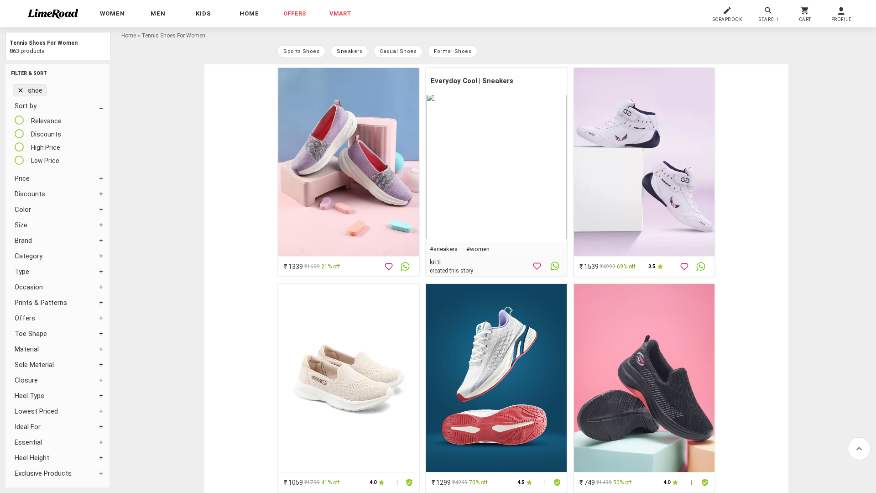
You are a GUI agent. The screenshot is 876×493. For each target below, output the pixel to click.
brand (23, 240)
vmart (340, 13)
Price (22, 178)
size (21, 225)
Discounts (30, 194)
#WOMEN (478, 249)
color (23, 209)
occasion (29, 287)
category (28, 256)
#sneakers (444, 249)
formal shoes (452, 51)
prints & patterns (41, 303)
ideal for (28, 427)
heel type (29, 396)
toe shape (31, 334)
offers (294, 13)
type (22, 271)
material (27, 349)
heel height (32, 458)
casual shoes (398, 51)
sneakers (349, 51)
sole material (34, 365)
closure (26, 380)
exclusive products (43, 473)
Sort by (25, 106)
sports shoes (301, 51)
